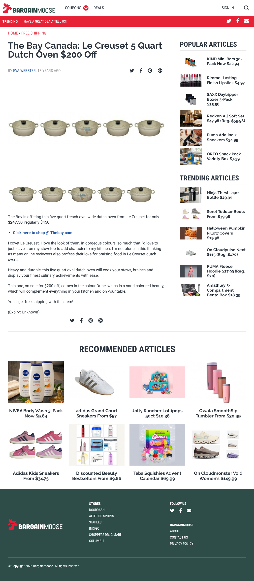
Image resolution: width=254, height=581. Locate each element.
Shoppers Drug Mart (105, 535)
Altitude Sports (101, 516)
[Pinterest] (150, 70)
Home (13, 33)
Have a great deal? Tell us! (45, 21)
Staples (95, 522)
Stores (95, 504)
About (175, 531)
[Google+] (160, 70)
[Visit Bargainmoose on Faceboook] (238, 21)
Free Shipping (33, 33)
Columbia (96, 541)
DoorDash (97, 510)
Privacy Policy (181, 544)
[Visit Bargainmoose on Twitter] (229, 21)
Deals (99, 7)
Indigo (94, 528)
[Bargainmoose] (28, 8)
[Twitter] (132, 70)
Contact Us (179, 537)
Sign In (228, 7)
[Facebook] (141, 70)
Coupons (73, 7)
